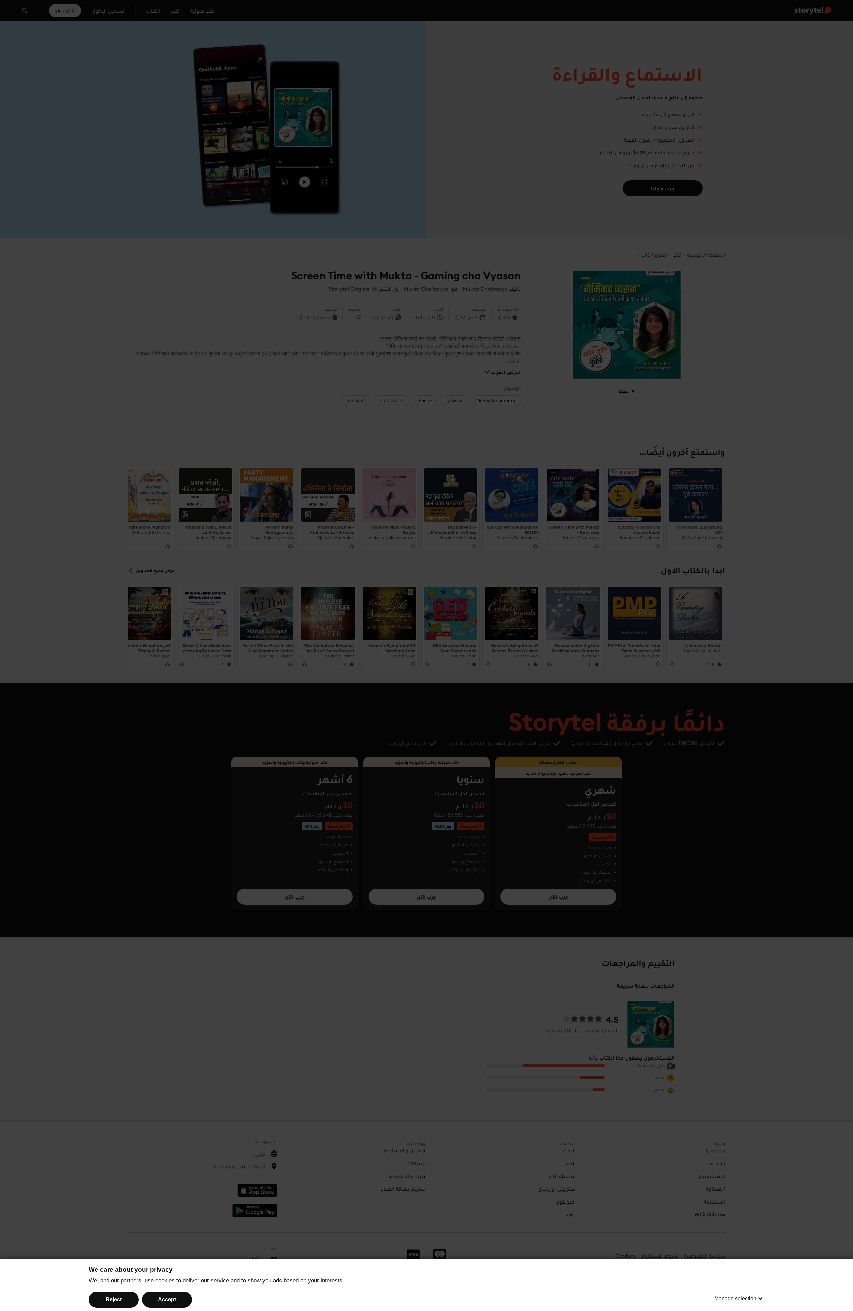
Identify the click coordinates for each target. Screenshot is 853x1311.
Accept (167, 1299)
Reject (114, 1299)
